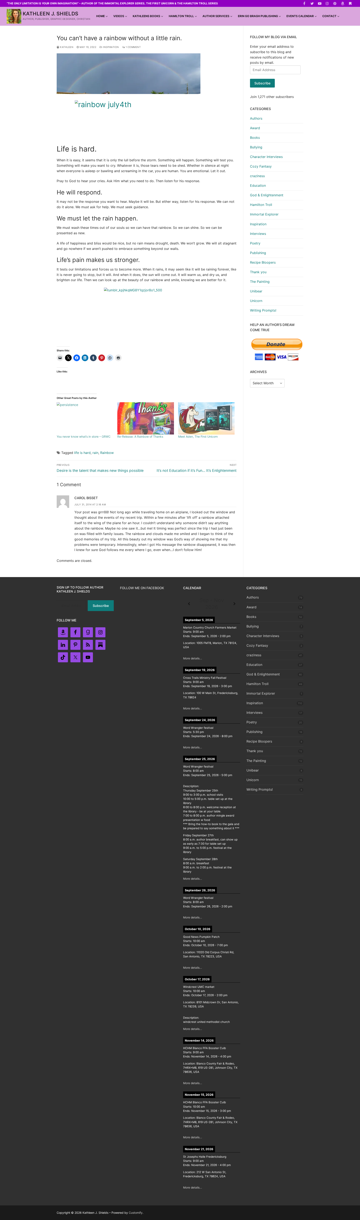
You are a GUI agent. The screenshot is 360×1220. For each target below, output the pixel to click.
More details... (192, 658)
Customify (135, 1212)
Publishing (258, 253)
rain (95, 453)
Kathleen (66, 47)
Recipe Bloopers (263, 262)
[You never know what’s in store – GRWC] (85, 418)
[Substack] (350, 3)
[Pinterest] (335, 3)
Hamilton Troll (261, 205)
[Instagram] (327, 3)
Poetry (255, 243)
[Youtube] (319, 3)
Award (255, 128)
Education (258, 185)
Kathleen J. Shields (51, 14)
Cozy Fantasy (261, 166)
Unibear (256, 291)
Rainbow (107, 453)
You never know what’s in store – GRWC (83, 436)
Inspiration (110, 47)
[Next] (234, 603)
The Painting (260, 281)
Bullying (256, 147)
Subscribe (262, 83)
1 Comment (133, 47)
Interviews (258, 234)
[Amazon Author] (342, 3)
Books (255, 137)
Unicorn (256, 301)
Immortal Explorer (264, 214)
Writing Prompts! (263, 310)
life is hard (82, 453)
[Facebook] (304, 3)
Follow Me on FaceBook (142, 588)
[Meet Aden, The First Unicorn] (206, 418)
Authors (256, 118)
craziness (257, 176)
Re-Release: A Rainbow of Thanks (140, 436)
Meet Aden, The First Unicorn (198, 436)
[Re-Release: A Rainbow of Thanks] (145, 418)
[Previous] (189, 603)
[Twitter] (312, 3)
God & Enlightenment (266, 195)
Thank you (258, 272)
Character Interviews (266, 157)
